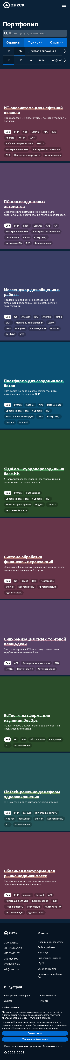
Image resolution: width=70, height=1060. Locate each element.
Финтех (8, 1000)
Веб (19, 51)
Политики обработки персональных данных (36, 1028)
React (42, 60)
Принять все (35, 1033)
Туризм (44, 1000)
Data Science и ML (47, 968)
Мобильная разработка (50, 942)
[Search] (5, 33)
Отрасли (57, 42)
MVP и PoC (43, 952)
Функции (35, 42)
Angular (57, 60)
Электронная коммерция (17, 995)
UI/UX (41, 963)
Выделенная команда (49, 958)
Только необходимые (35, 1039)
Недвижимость (48, 995)
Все (8, 51)
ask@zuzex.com (12, 969)
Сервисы (13, 42)
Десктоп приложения (42, 51)
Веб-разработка (47, 947)
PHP (19, 60)
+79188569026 (12, 964)
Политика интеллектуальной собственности (31, 1046)
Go (30, 60)
